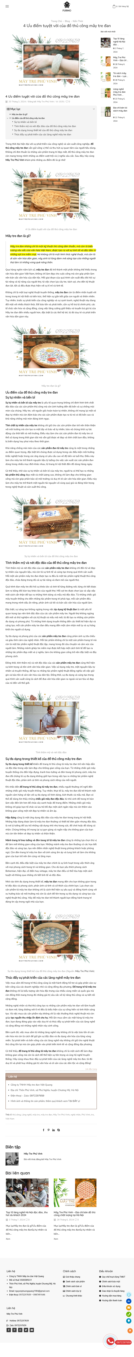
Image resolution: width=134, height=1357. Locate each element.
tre (92, 1114)
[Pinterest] (48, 1130)
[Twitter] (26, 1330)
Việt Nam (9, 1118)
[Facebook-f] (9, 1330)
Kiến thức (78, 21)
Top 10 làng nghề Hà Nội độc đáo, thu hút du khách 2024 (27, 1214)
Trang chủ (56, 21)
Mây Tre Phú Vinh (45, 101)
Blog (67, 21)
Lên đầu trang (91, 1069)
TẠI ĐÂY (72, 1101)
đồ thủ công (15, 1114)
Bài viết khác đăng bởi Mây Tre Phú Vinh (42, 1159)
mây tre (36, 1114)
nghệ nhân (75, 1114)
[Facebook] (44, 1130)
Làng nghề (27, 1114)
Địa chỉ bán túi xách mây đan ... (120, 110)
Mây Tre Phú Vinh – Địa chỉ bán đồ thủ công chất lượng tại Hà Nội (75, 1214)
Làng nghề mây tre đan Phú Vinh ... (119, 92)
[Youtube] (32, 1330)
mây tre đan (46, 1114)
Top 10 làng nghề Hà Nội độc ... (119, 41)
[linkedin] (53, 1130)
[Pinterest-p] (14, 1330)
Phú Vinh (86, 1114)
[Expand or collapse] (94, 109)
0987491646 (39, 1294)
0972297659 (37, 1095)
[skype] (58, 1130)
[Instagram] (20, 1330)
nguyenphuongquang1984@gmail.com (32, 1291)
